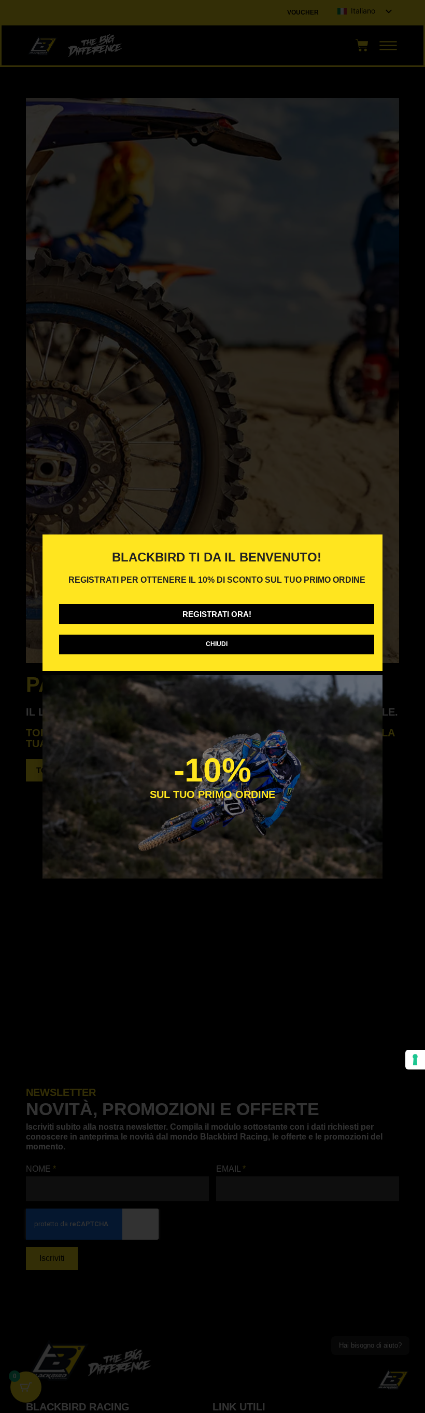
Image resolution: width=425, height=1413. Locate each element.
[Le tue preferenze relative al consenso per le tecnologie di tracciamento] (415, 1059)
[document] (212, 706)
